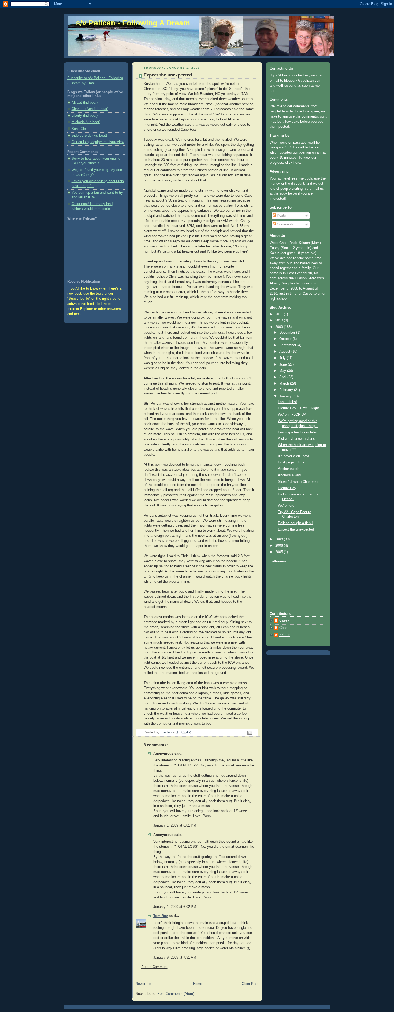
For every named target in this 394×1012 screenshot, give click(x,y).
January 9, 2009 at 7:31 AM (174, 957)
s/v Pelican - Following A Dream (133, 23)
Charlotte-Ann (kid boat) (90, 109)
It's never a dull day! (293, 456)
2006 (279, 545)
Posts (281, 215)
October (286, 339)
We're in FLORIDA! (292, 415)
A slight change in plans (296, 438)
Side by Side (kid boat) (89, 135)
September (288, 345)
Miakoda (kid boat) (86, 122)
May (283, 371)
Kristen (284, 635)
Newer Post (145, 984)
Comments (285, 224)
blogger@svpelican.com (302, 80)
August (285, 351)
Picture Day (287, 488)
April (283, 377)
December (287, 332)
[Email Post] (249, 733)
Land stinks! (287, 402)
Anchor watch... (290, 469)
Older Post (250, 984)
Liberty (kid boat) (85, 116)
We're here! (286, 505)
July (283, 358)
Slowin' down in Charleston (298, 482)
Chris (283, 628)
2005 (279, 552)
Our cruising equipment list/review (98, 142)
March (284, 383)
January (286, 396)
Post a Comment (154, 967)
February (286, 390)
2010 (279, 320)
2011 (279, 314)
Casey (284, 620)
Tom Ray (160, 916)
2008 (279, 539)
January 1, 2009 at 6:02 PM (174, 907)
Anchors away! (289, 475)
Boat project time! (292, 462)
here (296, 163)
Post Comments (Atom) (175, 994)
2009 (279, 327)
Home (197, 984)
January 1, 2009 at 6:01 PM (174, 825)
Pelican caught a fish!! (295, 523)
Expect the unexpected (296, 529)
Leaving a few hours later (297, 432)
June (283, 364)
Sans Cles (80, 129)
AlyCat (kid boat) (85, 102)
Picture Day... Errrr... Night (298, 408)
